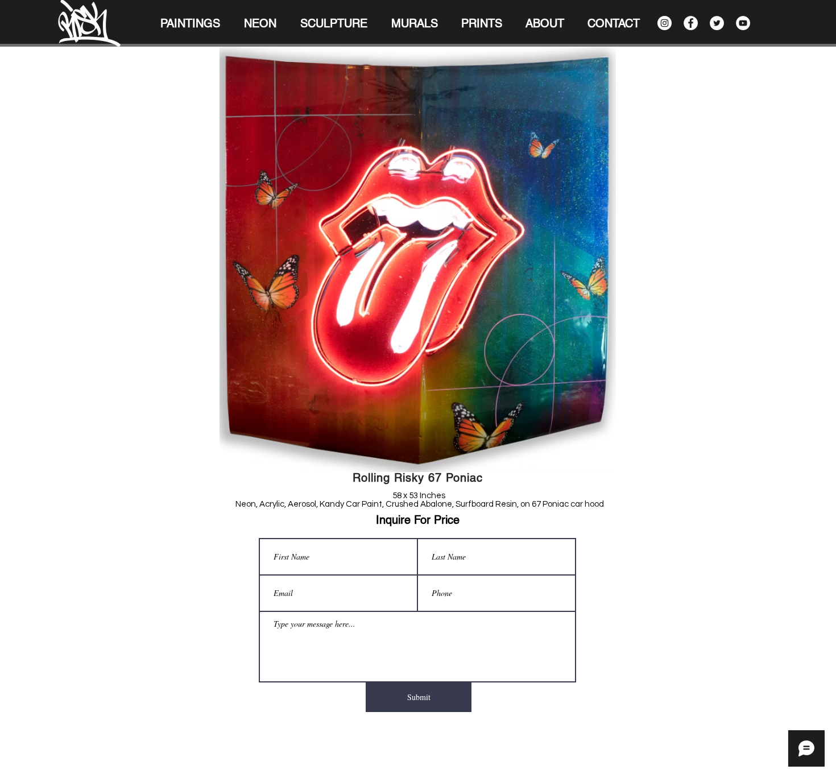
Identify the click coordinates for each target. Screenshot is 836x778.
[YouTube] (743, 23)
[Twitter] (717, 23)
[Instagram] (664, 23)
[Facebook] (691, 23)
